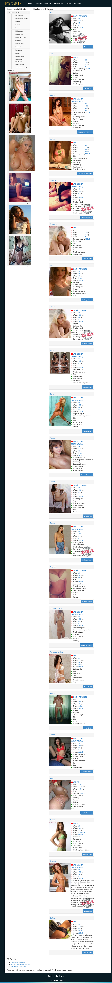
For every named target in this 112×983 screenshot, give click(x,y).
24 (86, 104)
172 (86, 106)
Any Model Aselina (56, 652)
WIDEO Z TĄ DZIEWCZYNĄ (77, 100)
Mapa (69, 3)
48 (79, 874)
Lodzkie (17, 22)
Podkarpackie (19, 44)
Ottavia (52, 735)
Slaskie (17, 53)
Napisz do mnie (87, 258)
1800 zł (82, 793)
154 (79, 745)
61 (79, 748)
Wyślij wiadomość (87, 217)
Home (30, 3)
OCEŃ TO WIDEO (80, 16)
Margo (52, 350)
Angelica (53, 567)
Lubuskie (18, 28)
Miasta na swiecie (20, 37)
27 (79, 658)
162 (79, 361)
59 (86, 64)
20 (79, 271)
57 (79, 23)
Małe (87, 110)
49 (79, 193)
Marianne (53, 139)
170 (79, 872)
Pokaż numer (88, 47)
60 (79, 317)
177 (79, 490)
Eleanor (52, 523)
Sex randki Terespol (18, 962)
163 (86, 62)
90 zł (80, 455)
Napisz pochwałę (87, 300)
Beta (51, 54)
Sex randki (77, 3)
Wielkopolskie (19, 65)
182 (81, 787)
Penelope (53, 307)
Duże (87, 152)
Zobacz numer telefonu (85, 132)
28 (79, 18)
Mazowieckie (19, 34)
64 (79, 928)
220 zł (87, 112)
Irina (51, 12)
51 (79, 363)
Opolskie (18, 41)
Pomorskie (18, 50)
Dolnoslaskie (19, 15)
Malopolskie (19, 31)
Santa (52, 778)
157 (79, 405)
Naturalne (81, 832)
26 (79, 573)
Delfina (52, 918)
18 (79, 189)
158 (79, 926)
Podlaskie (18, 47)
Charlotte (53, 180)
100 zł (87, 68)
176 (79, 21)
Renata (52, 438)
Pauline (52, 482)
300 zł (87, 154)
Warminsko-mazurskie (19, 60)
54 (86, 149)
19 (86, 230)
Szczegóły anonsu (86, 475)
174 (79, 191)
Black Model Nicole (56, 608)
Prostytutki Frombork (18, 967)
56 (79, 407)
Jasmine (53, 861)
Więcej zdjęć (88, 88)
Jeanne (52, 820)
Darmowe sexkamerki (43, 3)
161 (86, 147)
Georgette (53, 224)
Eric (51, 265)
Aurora (52, 693)
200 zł (80, 625)
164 (79, 702)
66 (79, 276)
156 (79, 619)
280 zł (80, 752)
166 (79, 828)
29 (86, 60)
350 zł (80, 540)
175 (79, 449)
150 (79, 274)
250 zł (80, 27)
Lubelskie (18, 25)
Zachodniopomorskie (21, 68)
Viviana (52, 95)
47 (86, 234)
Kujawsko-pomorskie (21, 18)
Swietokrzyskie (19, 56)
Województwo (58, 3)
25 (79, 313)
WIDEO (76, 57)
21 (79, 359)
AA (79, 195)
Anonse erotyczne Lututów (20, 964)
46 (79, 704)
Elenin (52, 394)
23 (79, 826)
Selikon (80, 706)
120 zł (80, 197)
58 (86, 108)
